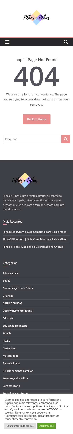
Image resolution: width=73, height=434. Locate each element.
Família (7, 333)
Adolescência (11, 273)
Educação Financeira (15, 325)
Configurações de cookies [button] (20, 425)
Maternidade (10, 355)
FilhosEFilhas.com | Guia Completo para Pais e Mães (34, 231)
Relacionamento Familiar (18, 371)
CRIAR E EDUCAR (13, 303)
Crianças (8, 295)
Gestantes (9, 348)
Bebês (6, 280)
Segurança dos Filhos (15, 378)
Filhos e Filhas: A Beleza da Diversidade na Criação (33, 246)
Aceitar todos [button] (47, 425)
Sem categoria (11, 386)
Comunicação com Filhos (18, 288)
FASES (6, 340)
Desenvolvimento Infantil (18, 310)
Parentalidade (11, 363)
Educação (8, 318)
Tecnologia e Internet (16, 393)
